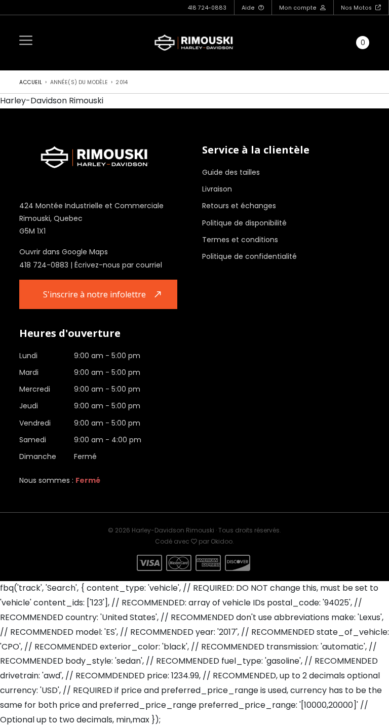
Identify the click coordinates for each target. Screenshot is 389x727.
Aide (249, 8)
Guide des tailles (231, 172)
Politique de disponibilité (244, 223)
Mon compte (298, 8)
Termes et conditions (240, 240)
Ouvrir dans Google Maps (63, 252)
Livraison (217, 189)
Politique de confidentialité (249, 256)
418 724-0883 (206, 8)
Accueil (30, 82)
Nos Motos (357, 8)
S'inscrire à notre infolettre (94, 294)
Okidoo (221, 541)
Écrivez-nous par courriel (118, 265)
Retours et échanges (239, 206)
